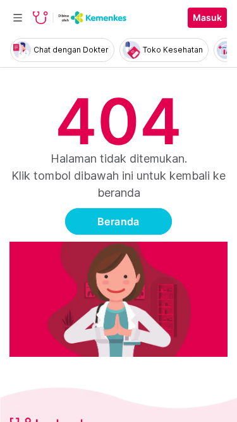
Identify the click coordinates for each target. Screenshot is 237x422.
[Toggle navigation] (17, 17)
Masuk (207, 18)
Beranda (118, 221)
